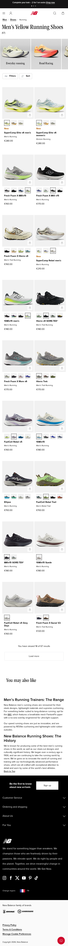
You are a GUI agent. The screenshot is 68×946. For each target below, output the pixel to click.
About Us (8, 816)
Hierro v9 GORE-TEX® (47, 321)
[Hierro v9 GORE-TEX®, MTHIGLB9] (46, 316)
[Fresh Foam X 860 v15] (62, 182)
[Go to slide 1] (32, 6)
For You (7, 825)
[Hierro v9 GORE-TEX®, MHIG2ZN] (60, 316)
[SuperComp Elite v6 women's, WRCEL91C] (39, 123)
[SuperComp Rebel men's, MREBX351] (39, 251)
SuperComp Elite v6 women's (46, 134)
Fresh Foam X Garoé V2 (48, 623)
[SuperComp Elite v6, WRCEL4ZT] (53, 123)
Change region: (9, 891)
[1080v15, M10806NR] (14, 316)
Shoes (13, 19)
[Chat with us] (61, 940)
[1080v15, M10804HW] (46, 437)
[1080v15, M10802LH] (53, 437)
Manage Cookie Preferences (17, 934)
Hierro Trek (41, 381)
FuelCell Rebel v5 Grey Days (16, 624)
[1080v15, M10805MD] (21, 316)
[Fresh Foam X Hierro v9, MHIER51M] (21, 251)
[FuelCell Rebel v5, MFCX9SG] (21, 437)
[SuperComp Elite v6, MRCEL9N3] (21, 123)
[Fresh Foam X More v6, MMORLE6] (28, 376)
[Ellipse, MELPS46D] (14, 497)
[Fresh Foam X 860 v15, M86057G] (60, 190)
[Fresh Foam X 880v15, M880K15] (14, 190)
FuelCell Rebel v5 (13, 441)
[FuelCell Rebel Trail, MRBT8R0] (53, 497)
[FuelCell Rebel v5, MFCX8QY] (28, 437)
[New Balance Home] (34, 13)
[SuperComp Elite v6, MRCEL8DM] (14, 123)
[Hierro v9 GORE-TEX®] (62, 307)
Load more (34, 656)
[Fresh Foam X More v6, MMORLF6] (7, 376)
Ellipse (7, 502)
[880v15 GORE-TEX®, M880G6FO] (14, 557)
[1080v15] (62, 428)
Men (5, 19)
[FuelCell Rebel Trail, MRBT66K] (46, 497)
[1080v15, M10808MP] (28, 316)
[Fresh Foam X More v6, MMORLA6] (14, 376)
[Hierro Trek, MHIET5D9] (46, 376)
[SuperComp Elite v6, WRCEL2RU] (46, 123)
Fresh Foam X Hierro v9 (16, 256)
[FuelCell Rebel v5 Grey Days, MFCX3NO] (7, 618)
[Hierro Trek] (62, 368)
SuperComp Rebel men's (48, 260)
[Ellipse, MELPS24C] (7, 497)
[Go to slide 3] (36, 6)
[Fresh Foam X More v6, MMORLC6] (21, 376)
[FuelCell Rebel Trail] (62, 488)
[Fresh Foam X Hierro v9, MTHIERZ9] (7, 251)
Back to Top (9, 771)
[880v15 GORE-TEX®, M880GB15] (7, 557)
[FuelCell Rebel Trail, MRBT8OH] (39, 497)
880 (10, 714)
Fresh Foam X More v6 (15, 381)
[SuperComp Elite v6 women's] (62, 115)
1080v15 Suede (44, 562)
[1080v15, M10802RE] (60, 437)
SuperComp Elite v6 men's (17, 132)
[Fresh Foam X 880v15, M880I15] (21, 190)
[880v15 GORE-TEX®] (29, 549)
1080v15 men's (11, 321)
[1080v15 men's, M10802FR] (7, 316)
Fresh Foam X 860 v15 (47, 195)
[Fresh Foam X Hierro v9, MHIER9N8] (14, 251)
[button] (10, 13)
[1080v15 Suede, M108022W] (39, 557)
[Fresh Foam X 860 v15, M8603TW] (46, 190)
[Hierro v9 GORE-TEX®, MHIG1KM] (53, 316)
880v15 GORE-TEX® (14, 562)
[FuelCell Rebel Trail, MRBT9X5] (60, 497)
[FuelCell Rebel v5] (29, 428)
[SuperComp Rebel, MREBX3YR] (46, 251)
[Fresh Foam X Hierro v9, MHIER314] (28, 251)
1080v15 (40, 441)
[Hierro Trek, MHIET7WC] (39, 376)
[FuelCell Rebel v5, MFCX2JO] (14, 437)
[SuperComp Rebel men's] (62, 242)
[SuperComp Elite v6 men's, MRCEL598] (7, 123)
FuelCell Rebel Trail (46, 502)
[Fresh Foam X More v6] (29, 368)
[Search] (54, 13)
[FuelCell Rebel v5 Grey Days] (29, 609)
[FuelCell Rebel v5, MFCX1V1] (7, 437)
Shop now (50, 2)
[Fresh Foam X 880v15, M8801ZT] (28, 190)
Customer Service (12, 797)
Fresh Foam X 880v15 (15, 195)
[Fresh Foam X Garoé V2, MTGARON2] (39, 618)
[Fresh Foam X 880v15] (29, 182)
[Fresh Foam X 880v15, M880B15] (7, 190)
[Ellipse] (29, 488)
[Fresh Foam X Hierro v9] (29, 242)
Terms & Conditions (12, 929)
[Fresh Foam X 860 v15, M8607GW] (53, 190)
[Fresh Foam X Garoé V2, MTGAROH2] (46, 618)
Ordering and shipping (15, 806)
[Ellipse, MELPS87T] (21, 497)
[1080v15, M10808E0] (39, 437)
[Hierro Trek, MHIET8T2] (53, 376)
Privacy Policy (9, 925)
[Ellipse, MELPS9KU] (28, 497)
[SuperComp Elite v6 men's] (29, 115)
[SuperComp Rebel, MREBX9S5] (53, 251)
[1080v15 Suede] (62, 549)
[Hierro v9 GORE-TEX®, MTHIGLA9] (39, 316)
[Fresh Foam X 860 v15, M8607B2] (39, 190)
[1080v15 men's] (29, 307)
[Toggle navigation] (3, 13)
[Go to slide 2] (34, 6)
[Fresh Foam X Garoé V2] (62, 609)
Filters (11, 76)
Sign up (47, 785)
